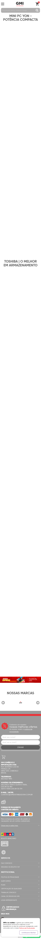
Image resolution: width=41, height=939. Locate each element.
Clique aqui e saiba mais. (9, 826)
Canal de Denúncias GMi (10, 896)
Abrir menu (2, 4)
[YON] (20, 702)
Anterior (3, 702)
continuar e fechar (29, 933)
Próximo (38, 702)
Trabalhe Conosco (8, 892)
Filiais (3, 885)
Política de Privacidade (10, 877)
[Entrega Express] (20, 679)
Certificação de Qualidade (11, 889)
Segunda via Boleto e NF (10, 867)
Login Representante (9, 900)
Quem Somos (6, 881)
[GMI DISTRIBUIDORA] (19, 4)
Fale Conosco (6, 863)
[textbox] (20, 10)
